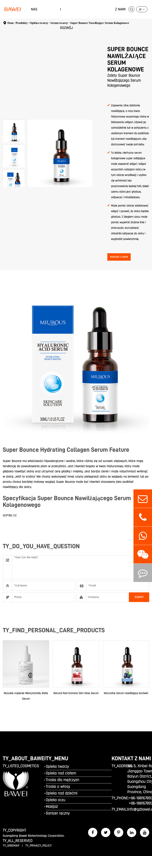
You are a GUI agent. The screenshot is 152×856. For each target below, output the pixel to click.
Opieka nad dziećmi (61, 793)
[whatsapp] (142, 536)
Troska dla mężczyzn (62, 780)
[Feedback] (142, 573)
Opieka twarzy (57, 766)
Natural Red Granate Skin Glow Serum (76, 693)
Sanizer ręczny (58, 813)
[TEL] (142, 517)
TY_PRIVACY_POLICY (38, 845)
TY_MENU (57, 758)
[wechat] (142, 554)
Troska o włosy (58, 786)
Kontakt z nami (119, 257)
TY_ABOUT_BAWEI (24, 758)
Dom (10, 22)
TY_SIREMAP (11, 845)
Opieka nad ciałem (61, 773)
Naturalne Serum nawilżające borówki (126, 693)
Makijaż (52, 806)
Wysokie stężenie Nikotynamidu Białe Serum (26, 696)
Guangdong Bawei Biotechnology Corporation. (33, 836)
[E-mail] (142, 498)
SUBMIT (139, 597)
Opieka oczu (55, 800)
